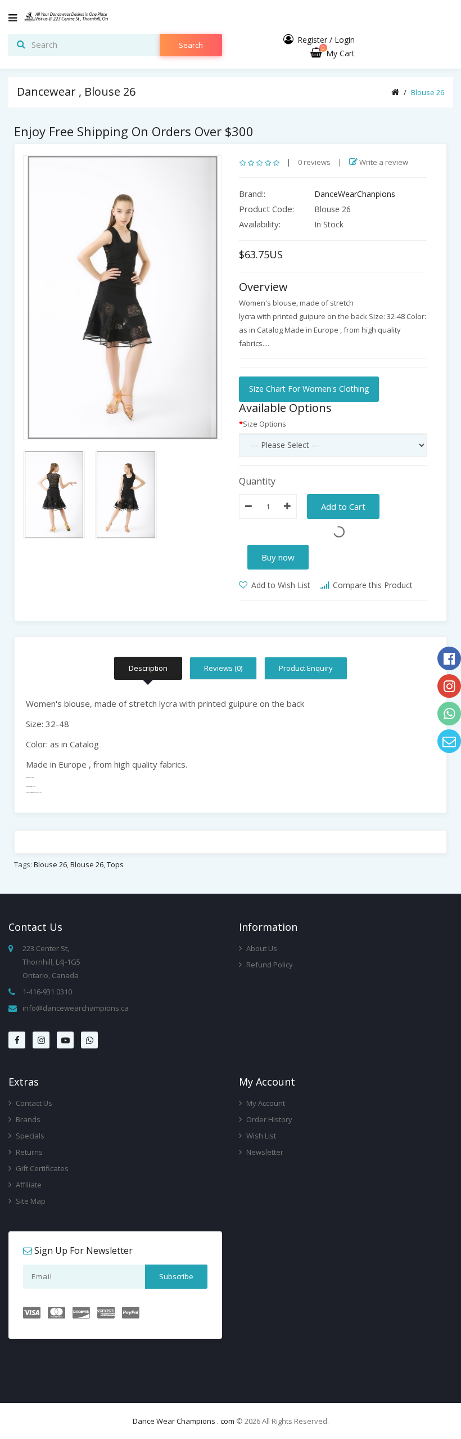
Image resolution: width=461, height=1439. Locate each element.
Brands (27, 1119)
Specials (29, 1136)
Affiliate (28, 1185)
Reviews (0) (223, 668)
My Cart (338, 53)
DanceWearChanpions (354, 194)
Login (345, 39)
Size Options (264, 424)
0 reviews (314, 162)
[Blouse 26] (122, 297)
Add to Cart (343, 506)
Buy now (278, 557)
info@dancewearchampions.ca (75, 1008)
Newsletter (264, 1152)
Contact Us (33, 1103)
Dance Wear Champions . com (183, 1421)
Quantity (257, 481)
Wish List (260, 1136)
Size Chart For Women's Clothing (309, 388)
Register (312, 39)
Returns (28, 1152)
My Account (265, 1103)
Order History (268, 1119)
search (191, 45)
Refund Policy (269, 965)
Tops (115, 864)
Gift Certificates (41, 1168)
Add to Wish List (279, 585)
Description (148, 668)
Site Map (30, 1201)
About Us (261, 948)
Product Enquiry (306, 668)
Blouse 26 (427, 92)
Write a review (383, 162)
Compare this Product (372, 585)
